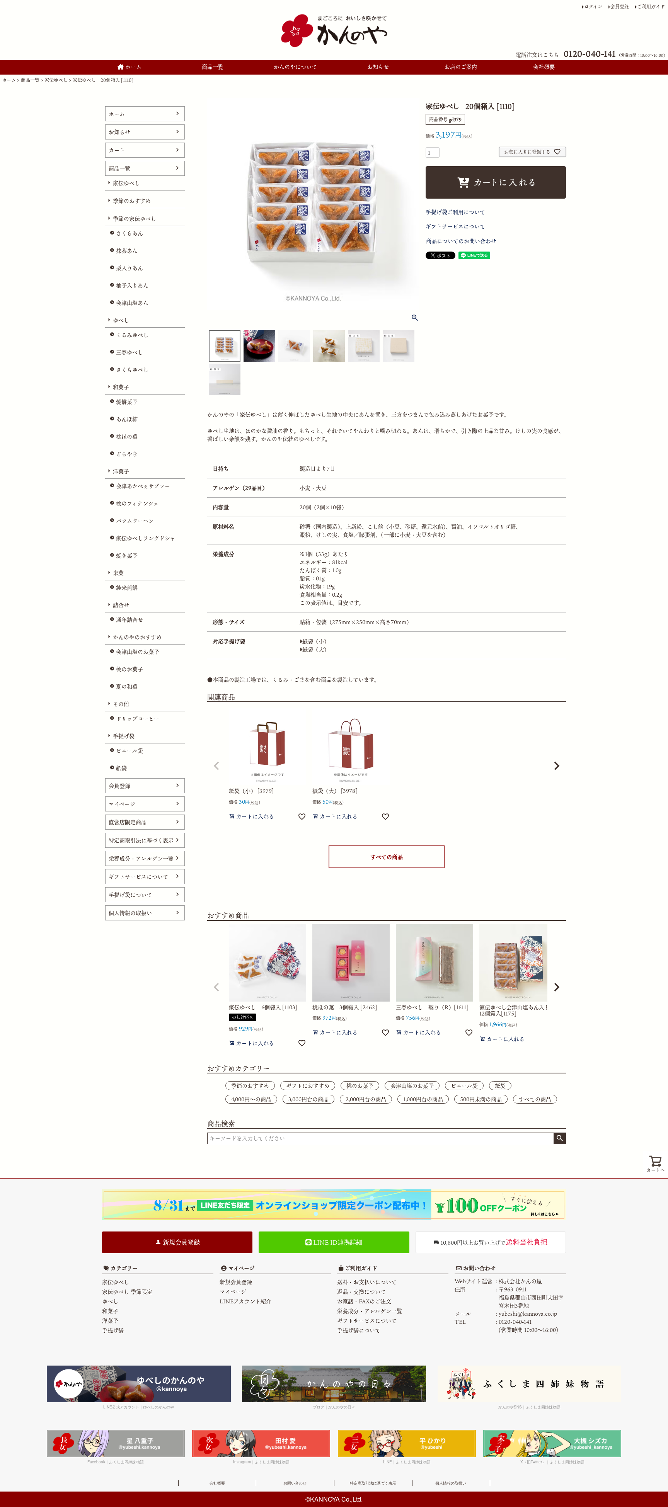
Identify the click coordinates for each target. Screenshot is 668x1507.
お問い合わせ (479, 1268)
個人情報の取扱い (130, 913)
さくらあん (129, 233)
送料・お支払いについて (367, 1282)
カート (117, 150)
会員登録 (619, 6)
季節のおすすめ (132, 201)
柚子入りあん (132, 285)
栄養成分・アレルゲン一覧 (141, 858)
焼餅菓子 (127, 402)
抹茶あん (127, 251)
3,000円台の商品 (308, 1099)
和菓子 (121, 387)
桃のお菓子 (129, 669)
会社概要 (544, 67)
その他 (121, 704)
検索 (560, 1138)
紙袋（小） (315, 641)
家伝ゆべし (56, 80)
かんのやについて (295, 67)
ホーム (132, 67)
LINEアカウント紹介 (245, 1301)
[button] (216, 765)
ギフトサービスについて (138, 877)
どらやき (127, 454)
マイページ (122, 804)
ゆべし (121, 320)
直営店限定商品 (128, 822)
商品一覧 (212, 67)
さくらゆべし (132, 370)
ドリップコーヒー (137, 718)
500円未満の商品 (481, 1099)
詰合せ (121, 605)
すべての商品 (386, 857)
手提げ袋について (130, 895)
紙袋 (121, 768)
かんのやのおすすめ (137, 637)
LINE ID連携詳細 (337, 1242)
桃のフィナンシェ (137, 503)
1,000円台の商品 (423, 1099)
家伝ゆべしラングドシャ (145, 538)
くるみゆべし (132, 335)
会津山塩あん (132, 303)
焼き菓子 (127, 555)
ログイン (593, 6)
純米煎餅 (127, 587)
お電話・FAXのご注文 (364, 1301)
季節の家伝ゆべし (134, 218)
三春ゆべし (129, 352)
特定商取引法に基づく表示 (141, 840)
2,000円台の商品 (366, 1099)
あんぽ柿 (127, 419)
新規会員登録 (180, 1242)
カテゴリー (124, 1268)
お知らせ (378, 67)
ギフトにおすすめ (307, 1086)
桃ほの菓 (127, 436)
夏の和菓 (127, 686)
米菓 (118, 573)
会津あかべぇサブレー (143, 486)
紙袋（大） (315, 649)
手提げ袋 (124, 736)
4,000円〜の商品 (251, 1099)
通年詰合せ (129, 620)
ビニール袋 (129, 751)
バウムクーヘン (135, 521)
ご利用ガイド (651, 6)
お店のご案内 (461, 67)
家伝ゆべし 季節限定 (127, 1292)
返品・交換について (361, 1292)
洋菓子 (121, 471)
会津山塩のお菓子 (137, 652)
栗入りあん (129, 268)
